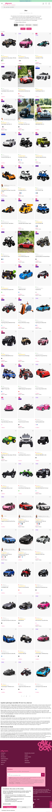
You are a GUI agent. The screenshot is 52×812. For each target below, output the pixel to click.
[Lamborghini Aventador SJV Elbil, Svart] (1, 623)
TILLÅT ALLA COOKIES (10, 808)
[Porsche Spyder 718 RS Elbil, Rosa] (4, 689)
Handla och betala (28, 756)
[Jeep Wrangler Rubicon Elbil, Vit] (18, 457)
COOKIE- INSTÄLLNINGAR (24, 808)
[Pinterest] (33, 803)
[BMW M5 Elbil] (18, 623)
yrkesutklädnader (10, 713)
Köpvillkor (2, 754)
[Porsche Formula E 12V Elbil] (18, 424)
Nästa (30, 696)
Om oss (2, 764)
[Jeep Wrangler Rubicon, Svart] (1, 490)
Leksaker (21, 13)
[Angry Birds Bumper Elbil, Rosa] (1, 424)
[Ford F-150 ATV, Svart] (1, 259)
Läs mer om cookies (7, 803)
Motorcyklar (28, 25)
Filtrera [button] (23, 28)
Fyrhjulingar (21, 25)
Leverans (26, 754)
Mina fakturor (3, 756)
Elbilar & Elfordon (27, 13)
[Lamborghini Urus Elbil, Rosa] (18, 60)
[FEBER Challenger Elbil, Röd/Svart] (18, 391)
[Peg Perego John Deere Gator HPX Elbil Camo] (1, 60)
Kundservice (3, 753)
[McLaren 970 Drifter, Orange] (18, 325)
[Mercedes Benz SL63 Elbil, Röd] (18, 93)
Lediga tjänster (27, 762)
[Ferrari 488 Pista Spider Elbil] (18, 259)
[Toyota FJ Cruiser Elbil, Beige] (18, 358)
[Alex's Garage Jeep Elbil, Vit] (1, 126)
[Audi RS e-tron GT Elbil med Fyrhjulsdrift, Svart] (22, 523)
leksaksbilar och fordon (11, 734)
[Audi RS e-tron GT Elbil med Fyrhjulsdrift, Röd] (18, 523)
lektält (6, 735)
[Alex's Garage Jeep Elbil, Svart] (2, 126)
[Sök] (2, 7)
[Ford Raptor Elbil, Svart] (37, 226)
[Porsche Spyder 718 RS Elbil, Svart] (38, 656)
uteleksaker (22, 735)
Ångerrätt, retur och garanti (29, 753)
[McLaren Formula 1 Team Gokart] (1, 226)
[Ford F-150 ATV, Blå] (2, 259)
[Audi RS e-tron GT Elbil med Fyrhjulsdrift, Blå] (21, 523)
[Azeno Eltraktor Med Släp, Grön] (18, 490)
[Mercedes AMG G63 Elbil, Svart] (1, 358)
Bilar (31, 13)
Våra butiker (27, 760)
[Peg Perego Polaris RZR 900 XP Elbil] (1, 325)
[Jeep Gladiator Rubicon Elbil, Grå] (1, 93)
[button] (2, 3)
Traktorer (35, 25)
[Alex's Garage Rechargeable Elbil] (1, 292)
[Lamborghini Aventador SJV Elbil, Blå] (1, 656)
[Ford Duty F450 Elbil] (18, 656)
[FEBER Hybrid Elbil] (18, 292)
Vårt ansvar (3, 762)
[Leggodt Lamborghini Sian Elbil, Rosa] (1, 523)
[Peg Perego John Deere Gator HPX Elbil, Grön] (2, 60)
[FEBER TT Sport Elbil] (1, 391)
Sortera (29, 28)
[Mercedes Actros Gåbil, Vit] (37, 656)
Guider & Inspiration (4, 758)
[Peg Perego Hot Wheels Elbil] (37, 424)
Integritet (26, 758)
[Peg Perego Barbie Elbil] (37, 325)
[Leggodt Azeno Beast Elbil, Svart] (18, 689)
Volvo (21, 719)
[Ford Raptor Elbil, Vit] (38, 226)
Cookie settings (3, 760)
